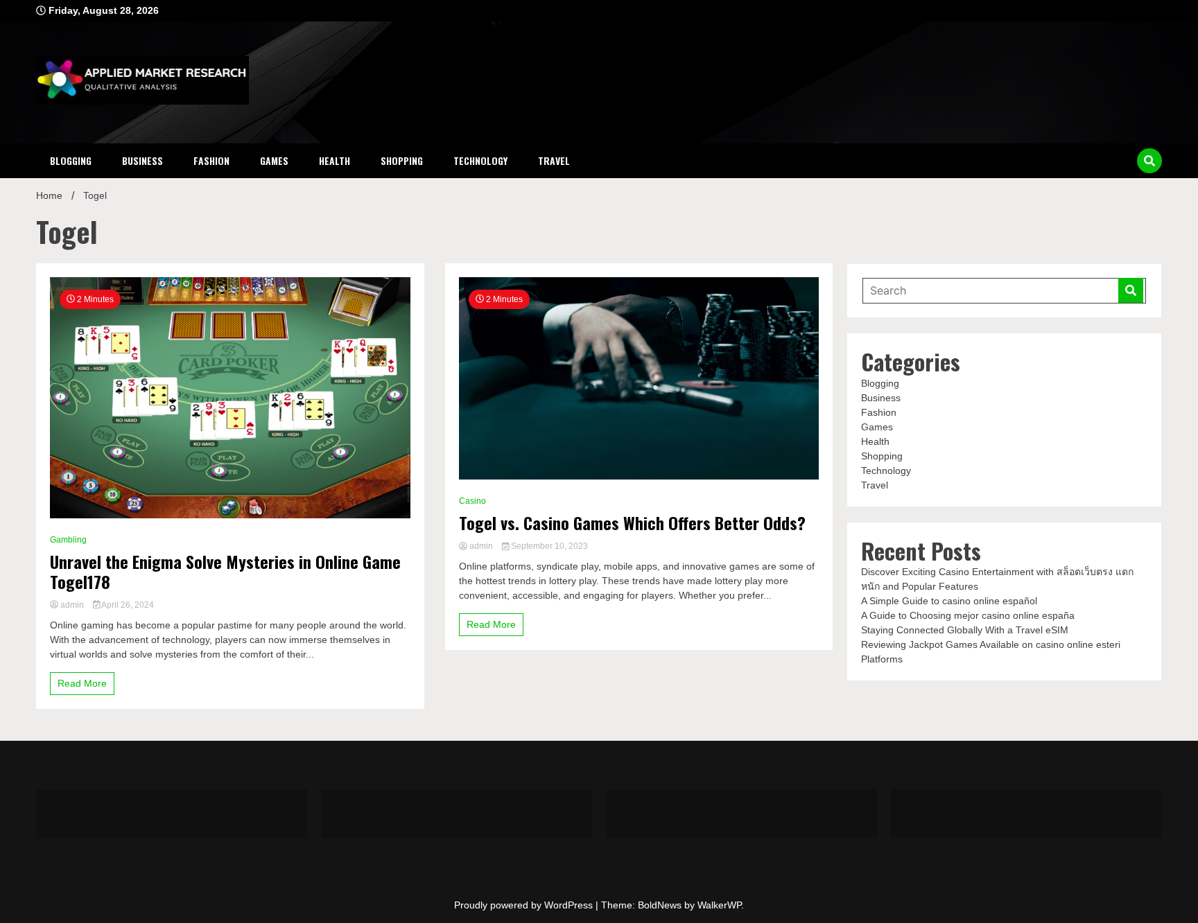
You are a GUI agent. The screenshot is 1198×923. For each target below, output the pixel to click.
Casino (472, 501)
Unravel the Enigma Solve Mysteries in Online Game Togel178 (225, 572)
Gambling (68, 540)
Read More (82, 683)
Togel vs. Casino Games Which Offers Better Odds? (632, 523)
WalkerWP (719, 905)
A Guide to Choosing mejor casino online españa (968, 615)
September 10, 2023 (548, 546)
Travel (554, 160)
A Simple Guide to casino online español (949, 600)
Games (274, 160)
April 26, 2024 (127, 605)
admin (72, 605)
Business (142, 160)
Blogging (71, 160)
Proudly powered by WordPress (525, 905)
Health (334, 160)
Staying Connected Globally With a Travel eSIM (964, 629)
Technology (480, 160)
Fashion (211, 160)
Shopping (402, 160)
